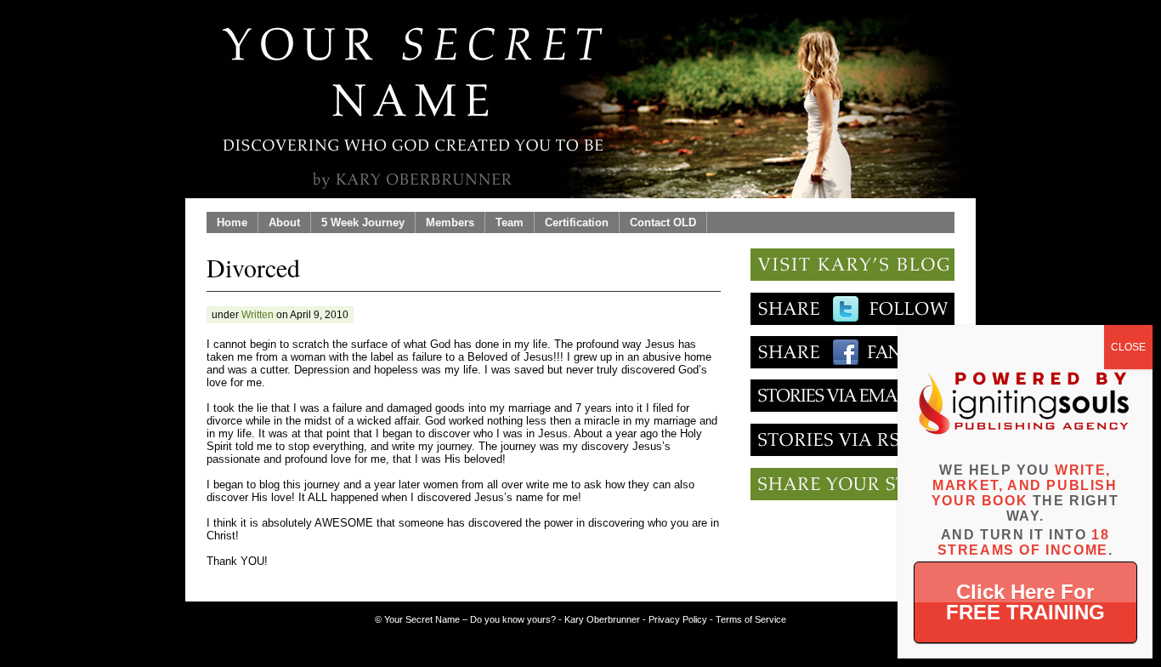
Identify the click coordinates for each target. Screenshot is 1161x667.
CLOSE (1128, 347)
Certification (577, 222)
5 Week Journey (363, 222)
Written (257, 315)
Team (510, 222)
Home (232, 222)
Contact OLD (663, 222)
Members (450, 222)
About (284, 222)
